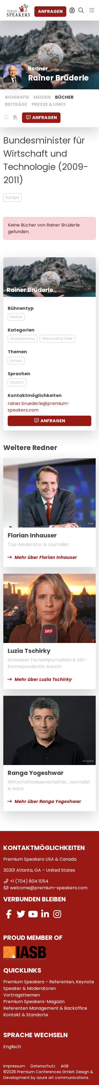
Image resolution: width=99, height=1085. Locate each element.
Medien (42, 97)
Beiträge (16, 104)
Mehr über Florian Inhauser (46, 557)
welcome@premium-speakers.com (48, 888)
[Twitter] (20, 914)
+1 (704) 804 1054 (29, 881)
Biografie (17, 97)
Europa (12, 197)
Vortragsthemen (21, 995)
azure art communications (62, 1077)
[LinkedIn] (45, 914)
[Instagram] (57, 914)
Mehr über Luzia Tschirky (43, 679)
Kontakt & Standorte (25, 1015)
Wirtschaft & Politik (57, 338)
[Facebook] (8, 914)
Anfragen (50, 11)
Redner (16, 316)
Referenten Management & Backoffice (45, 1008)
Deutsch (17, 382)
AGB (64, 1066)
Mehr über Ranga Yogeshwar (48, 801)
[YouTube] (33, 914)
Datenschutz (43, 1066)
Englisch (12, 1046)
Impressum (14, 1066)
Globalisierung (22, 338)
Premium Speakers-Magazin (34, 1001)
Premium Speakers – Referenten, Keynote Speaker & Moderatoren (48, 985)
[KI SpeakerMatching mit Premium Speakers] (71, 10)
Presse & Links (49, 104)
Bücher (64, 97)
